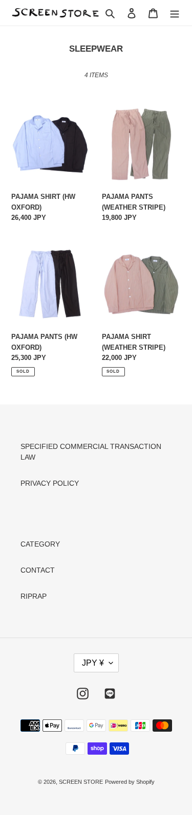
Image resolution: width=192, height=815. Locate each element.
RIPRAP (33, 596)
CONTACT (37, 570)
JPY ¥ (93, 663)
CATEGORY (40, 544)
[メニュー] (174, 12)
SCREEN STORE (81, 782)
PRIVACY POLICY (49, 483)
